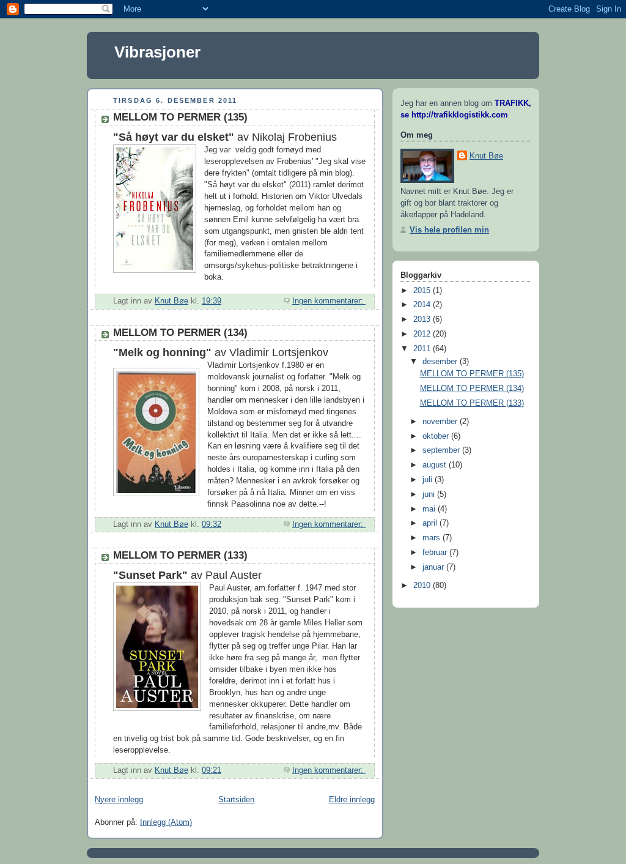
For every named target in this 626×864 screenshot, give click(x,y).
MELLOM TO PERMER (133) (180, 555)
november (441, 421)
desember (441, 361)
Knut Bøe (486, 156)
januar (434, 567)
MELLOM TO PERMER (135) (180, 117)
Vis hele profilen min (449, 230)
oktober (436, 436)
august (435, 465)
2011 (423, 348)
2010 (423, 585)
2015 (423, 290)
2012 (423, 334)
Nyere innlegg (119, 799)
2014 (423, 304)
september (442, 450)
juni (429, 494)
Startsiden (236, 799)
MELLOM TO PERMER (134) (180, 332)
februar (435, 552)
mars (432, 538)
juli (428, 479)
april (431, 523)
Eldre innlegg (352, 799)
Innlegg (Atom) (166, 822)
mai (430, 509)
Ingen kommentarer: (329, 301)
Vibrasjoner (157, 52)
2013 (423, 319)
